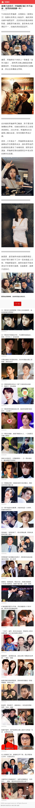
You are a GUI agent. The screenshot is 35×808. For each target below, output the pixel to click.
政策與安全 (8, 805)
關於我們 (3, 805)
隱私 (15, 805)
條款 (13, 805)
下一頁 (17, 303)
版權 (18, 805)
